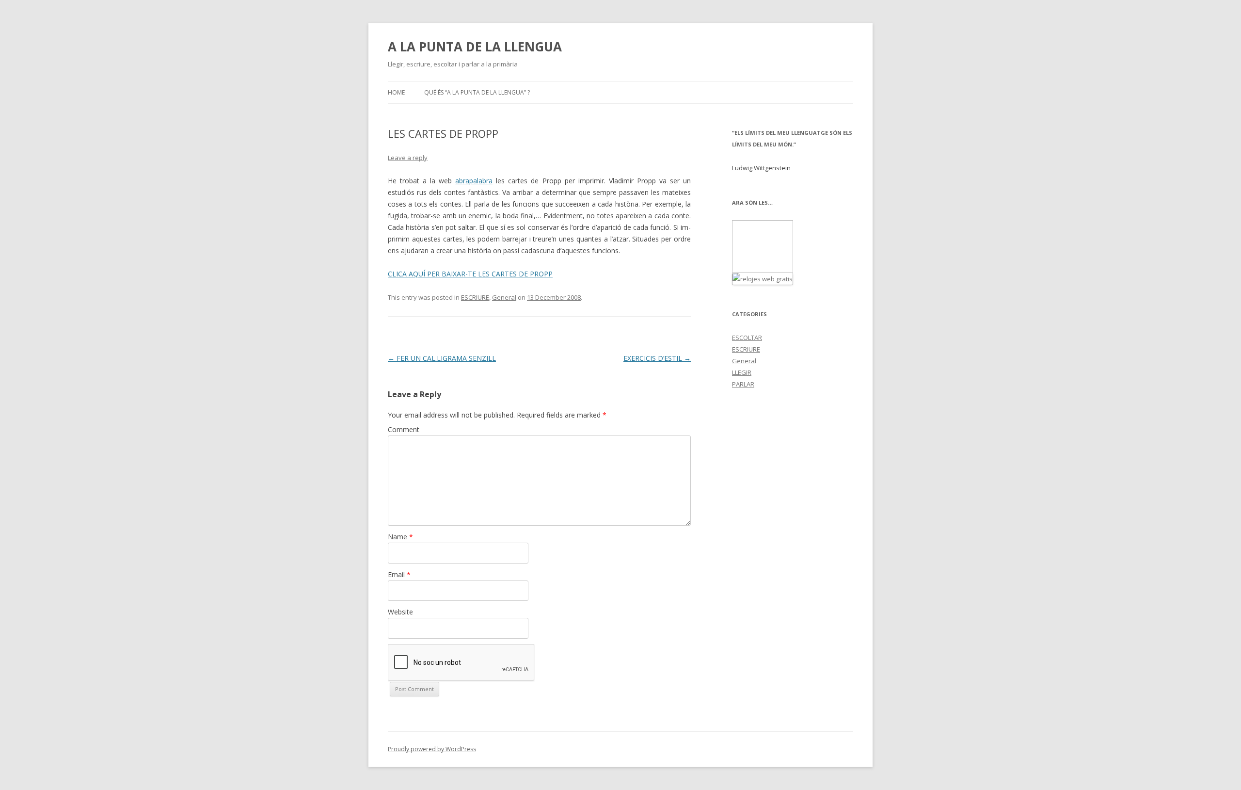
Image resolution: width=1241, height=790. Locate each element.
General (504, 297)
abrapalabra (474, 180)
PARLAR (743, 384)
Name (400, 536)
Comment (403, 429)
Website (400, 611)
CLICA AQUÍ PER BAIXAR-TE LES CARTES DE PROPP (470, 273)
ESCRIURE (475, 297)
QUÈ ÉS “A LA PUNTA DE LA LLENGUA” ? (477, 92)
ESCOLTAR (747, 337)
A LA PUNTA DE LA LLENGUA (475, 46)
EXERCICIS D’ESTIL (657, 358)
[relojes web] (756, 266)
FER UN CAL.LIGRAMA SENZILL (442, 358)
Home (396, 92)
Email (399, 574)
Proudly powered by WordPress (432, 749)
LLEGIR (741, 372)
